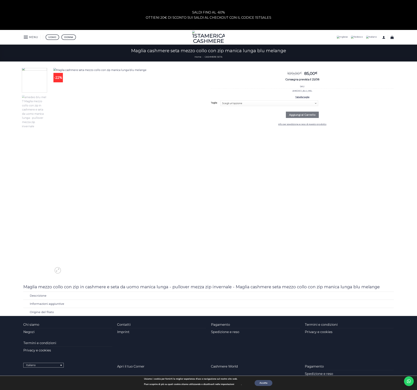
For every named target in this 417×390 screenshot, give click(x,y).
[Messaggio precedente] (207, 4)
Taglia (214, 103)
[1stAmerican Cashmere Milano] (208, 37)
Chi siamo (31, 325)
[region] (208, 15)
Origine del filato (42, 312)
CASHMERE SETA (213, 57)
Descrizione (38, 295)
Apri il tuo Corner (130, 366)
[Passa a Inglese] (342, 37)
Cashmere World (224, 366)
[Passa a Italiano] (372, 37)
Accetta (263, 382)
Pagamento (220, 325)
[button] (30, 37)
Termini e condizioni (321, 325)
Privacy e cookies (318, 332)
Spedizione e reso (225, 332)
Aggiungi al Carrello (302, 114)
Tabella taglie (302, 97)
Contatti (124, 325)
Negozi (29, 332)
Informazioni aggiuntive (47, 303)
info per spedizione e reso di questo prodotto (302, 124)
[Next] (194, 171)
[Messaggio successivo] (207, 23)
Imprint (123, 332)
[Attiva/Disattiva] (26, 296)
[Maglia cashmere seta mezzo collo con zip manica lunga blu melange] (127, 170)
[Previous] (60, 171)
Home (198, 57)
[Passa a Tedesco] (357, 37)
